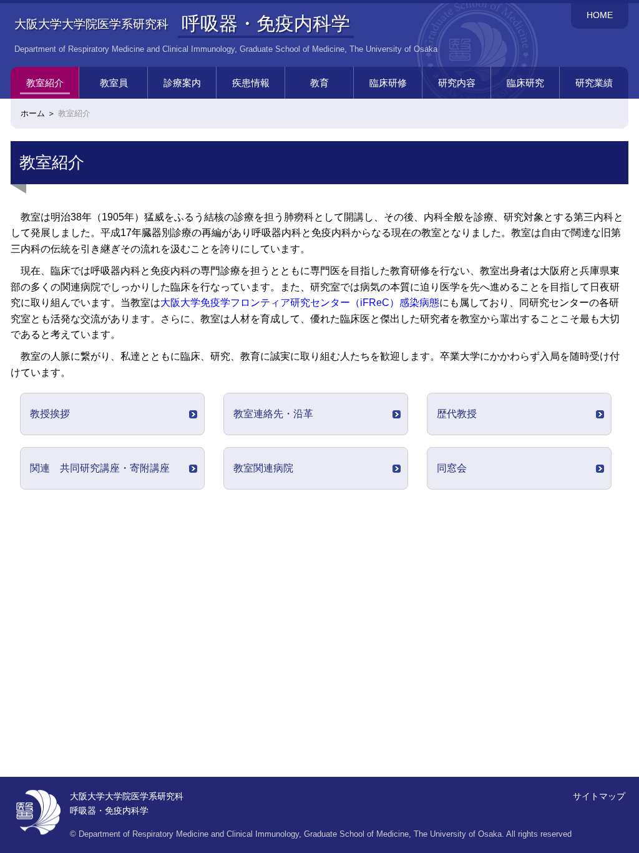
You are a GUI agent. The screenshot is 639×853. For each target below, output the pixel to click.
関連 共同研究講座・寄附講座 (100, 468)
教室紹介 (45, 82)
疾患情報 (251, 82)
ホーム (33, 113)
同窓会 (452, 468)
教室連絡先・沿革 (273, 413)
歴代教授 (457, 413)
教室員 (114, 82)
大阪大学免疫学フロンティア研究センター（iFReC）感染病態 (299, 302)
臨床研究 (525, 82)
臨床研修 (388, 82)
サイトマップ (599, 796)
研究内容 (457, 82)
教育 (319, 82)
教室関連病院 (263, 468)
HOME (600, 15)
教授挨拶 (50, 413)
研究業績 (594, 82)
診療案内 (182, 82)
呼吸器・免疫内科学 (266, 23)
